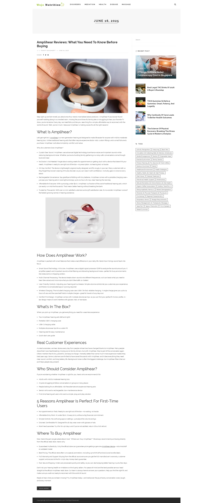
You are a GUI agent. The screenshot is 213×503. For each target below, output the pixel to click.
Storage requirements (159, 199)
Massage (126, 4)
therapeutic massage (160, 203)
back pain (165, 149)
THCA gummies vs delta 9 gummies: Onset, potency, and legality (160, 103)
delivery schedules (165, 153)
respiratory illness (143, 199)
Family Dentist (157, 159)
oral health (167, 183)
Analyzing (155, 149)
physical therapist (151, 193)
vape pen (140, 206)
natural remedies (143, 183)
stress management (143, 203)
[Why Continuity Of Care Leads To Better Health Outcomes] (140, 116)
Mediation (90, 4)
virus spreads (165, 206)
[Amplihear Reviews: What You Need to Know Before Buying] (82, 86)
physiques (163, 193)
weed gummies (142, 209)
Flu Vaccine (154, 163)
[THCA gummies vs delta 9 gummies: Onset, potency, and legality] (140, 102)
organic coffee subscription (146, 186)
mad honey (140, 176)
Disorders (75, 4)
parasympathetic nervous (145, 189)
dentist (155, 156)
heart (151, 173)
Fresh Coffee (164, 163)
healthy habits (142, 173)
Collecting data (151, 153)
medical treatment (153, 176)
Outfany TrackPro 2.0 (165, 186)
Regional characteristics (155, 196)
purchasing (140, 196)
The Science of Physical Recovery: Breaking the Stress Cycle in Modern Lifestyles (161, 131)
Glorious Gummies (143, 166)
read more (44, 488)
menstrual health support (145, 179)
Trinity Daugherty (48, 50)
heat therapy (160, 173)
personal (139, 193)
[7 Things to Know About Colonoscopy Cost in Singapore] (156, 67)
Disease (114, 4)
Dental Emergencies (143, 156)
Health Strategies (161, 169)
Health (102, 4)
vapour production (151, 206)
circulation (140, 153)
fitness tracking (142, 163)
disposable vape (165, 156)
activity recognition (143, 149)
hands (154, 166)
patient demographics (163, 189)
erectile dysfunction (143, 159)
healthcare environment (145, 169)
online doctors (156, 183)
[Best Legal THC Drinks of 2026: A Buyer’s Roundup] (140, 88)
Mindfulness (161, 179)
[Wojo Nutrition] (50, 4)
